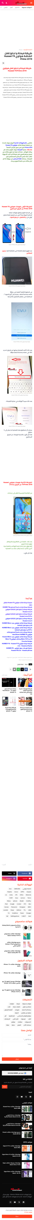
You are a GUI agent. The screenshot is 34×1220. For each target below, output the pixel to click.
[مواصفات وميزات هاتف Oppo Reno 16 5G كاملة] (27, 1165)
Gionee (6, 907)
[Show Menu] (31, 2)
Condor (19, 904)
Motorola (28, 895)
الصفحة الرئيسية (28, 50)
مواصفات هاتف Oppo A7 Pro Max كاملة (11, 1146)
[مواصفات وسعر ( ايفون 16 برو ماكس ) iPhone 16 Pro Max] (27, 984)
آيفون (11, 7)
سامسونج (17, 7)
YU (9, 913)
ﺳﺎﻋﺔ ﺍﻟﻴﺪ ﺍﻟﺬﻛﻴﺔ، (26, 1010)
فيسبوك (23, 1019)
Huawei (29, 892)
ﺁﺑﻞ (5, 1016)
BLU (30, 904)
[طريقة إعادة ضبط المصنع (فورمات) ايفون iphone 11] (9, 701)
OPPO (22, 892)
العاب (29, 1019)
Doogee (28, 913)
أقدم (4, 865)
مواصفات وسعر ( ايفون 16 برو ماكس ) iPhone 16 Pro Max (11, 982)
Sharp (12, 910)
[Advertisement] (17, 29)
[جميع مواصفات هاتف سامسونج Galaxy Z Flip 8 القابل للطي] (27, 944)
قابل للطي (15, 1019)
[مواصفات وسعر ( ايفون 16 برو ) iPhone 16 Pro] (27, 992)
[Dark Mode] (6, 2)
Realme (9, 892)
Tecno (29, 898)
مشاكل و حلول (27, 1007)
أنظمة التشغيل (8, 1010)
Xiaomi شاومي (27, 889)
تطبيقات (12, 1004)
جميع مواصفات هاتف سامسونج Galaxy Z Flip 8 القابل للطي (12, 944)
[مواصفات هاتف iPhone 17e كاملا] (27, 966)
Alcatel (22, 901)
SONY (11, 898)
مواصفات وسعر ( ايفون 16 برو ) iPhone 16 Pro (11, 990)
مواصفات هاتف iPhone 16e (12, 973)
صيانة (7, 1025)
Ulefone (19, 910)
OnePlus (28, 901)
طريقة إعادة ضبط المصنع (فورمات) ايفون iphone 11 (10, 709)
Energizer (22, 907)
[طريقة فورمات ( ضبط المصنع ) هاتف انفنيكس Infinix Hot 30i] (25, 682)
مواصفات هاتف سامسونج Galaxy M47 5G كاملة (12, 951)
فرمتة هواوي (20, 664)
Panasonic (14, 907)
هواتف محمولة (26, 1004)
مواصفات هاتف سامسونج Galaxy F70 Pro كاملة (12, 934)
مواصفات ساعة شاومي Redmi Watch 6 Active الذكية (11, 1124)
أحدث (29, 865)
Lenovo (23, 898)
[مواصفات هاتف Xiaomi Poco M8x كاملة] (27, 1109)
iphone (15, 901)
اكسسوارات (28, 1022)
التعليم (19, 1025)
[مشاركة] (3, 63)
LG (6, 895)
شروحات (17, 1010)
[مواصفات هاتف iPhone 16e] (27, 975)
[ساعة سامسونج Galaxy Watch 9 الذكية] (27, 927)
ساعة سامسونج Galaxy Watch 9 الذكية (11, 926)
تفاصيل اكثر (29, 1212)
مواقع (13, 1022)
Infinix (21, 895)
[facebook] (30, 1097)
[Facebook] (26, 669)
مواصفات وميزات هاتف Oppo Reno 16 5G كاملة (11, 1163)
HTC (25, 904)
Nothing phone (15, 916)
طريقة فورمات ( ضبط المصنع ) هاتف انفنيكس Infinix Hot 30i (25, 691)
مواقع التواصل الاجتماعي (24, 1016)
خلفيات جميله (16, 1007)
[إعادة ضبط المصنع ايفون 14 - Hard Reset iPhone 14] (9, 682)
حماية (13, 1025)
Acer (29, 916)
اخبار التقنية (12, 1016)
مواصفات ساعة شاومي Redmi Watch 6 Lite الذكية (12, 1116)
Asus (16, 898)
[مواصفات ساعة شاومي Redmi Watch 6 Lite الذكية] (27, 1117)
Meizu (9, 901)
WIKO (29, 907)
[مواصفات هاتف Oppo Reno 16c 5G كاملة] (27, 1174)
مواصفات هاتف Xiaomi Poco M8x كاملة (11, 1107)
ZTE (16, 895)
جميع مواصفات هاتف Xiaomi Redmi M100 (11, 1133)
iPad (6, 904)
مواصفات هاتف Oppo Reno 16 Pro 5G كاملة (11, 1155)
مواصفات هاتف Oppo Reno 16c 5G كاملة (12, 1172)
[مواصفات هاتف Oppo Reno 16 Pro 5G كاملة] (27, 1156)
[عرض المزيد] (10, 669)
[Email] (14, 669)
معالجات (20, 1022)
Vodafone (15, 913)
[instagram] (17, 1097)
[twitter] (26, 1097)
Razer (22, 913)
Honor (16, 892)
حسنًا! (17, 1216)
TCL (25, 910)
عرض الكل (4, 675)
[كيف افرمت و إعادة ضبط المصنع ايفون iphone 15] (25, 701)
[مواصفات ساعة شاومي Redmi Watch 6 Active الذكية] (27, 1126)
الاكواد (17, 1013)
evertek (5, 910)
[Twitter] (22, 669)
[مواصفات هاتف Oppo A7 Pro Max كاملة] (27, 1148)
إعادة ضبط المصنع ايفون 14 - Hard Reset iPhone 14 (9, 690)
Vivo (10, 889)
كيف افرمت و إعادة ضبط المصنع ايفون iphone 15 (26, 709)
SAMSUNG (17, 889)
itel (7, 916)
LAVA (29, 910)
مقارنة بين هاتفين (26, 1013)
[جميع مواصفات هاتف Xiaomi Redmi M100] (27, 1134)
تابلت (9, 1007)
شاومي (6, 7)
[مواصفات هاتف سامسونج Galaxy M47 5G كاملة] (27, 953)
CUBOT (24, 916)
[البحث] (2, 3)
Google (12, 904)
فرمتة (20, 50)
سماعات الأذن (27, 1025)
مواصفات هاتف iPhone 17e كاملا (12, 965)
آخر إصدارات (7, 1019)
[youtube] (21, 1097)
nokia (11, 895)
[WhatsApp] (18, 669)
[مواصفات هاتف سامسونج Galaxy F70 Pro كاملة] (27, 936)
